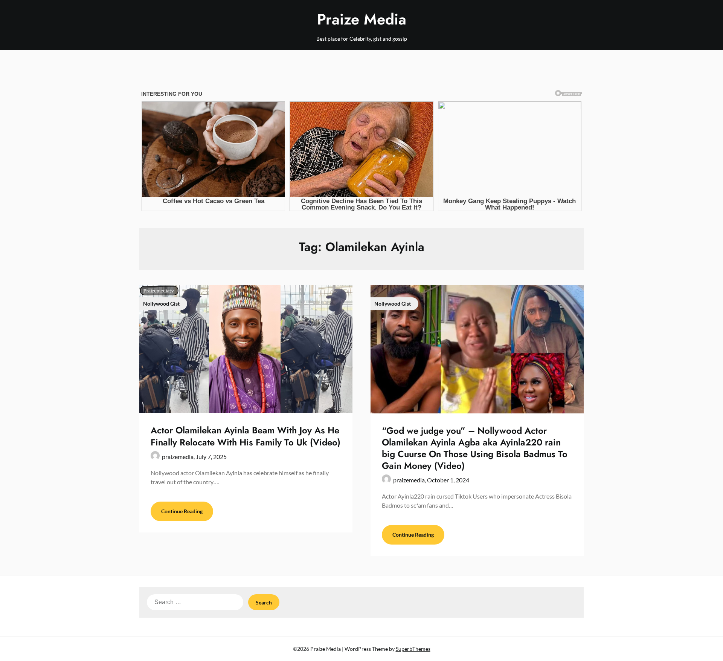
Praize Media (361, 19)
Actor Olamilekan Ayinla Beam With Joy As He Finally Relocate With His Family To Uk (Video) (245, 436)
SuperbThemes (413, 649)
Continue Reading (182, 511)
